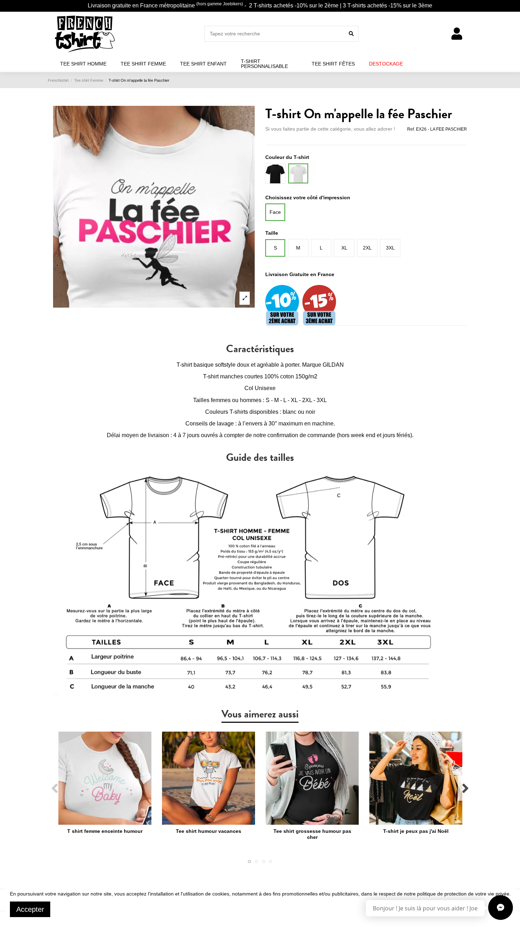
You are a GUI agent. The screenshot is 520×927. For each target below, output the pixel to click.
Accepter (30, 909)
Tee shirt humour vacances (208, 831)
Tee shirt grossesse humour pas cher (312, 834)
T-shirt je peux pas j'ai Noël (416, 831)
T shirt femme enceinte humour (105, 831)
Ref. (411, 129)
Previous (55, 788)
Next (465, 788)
